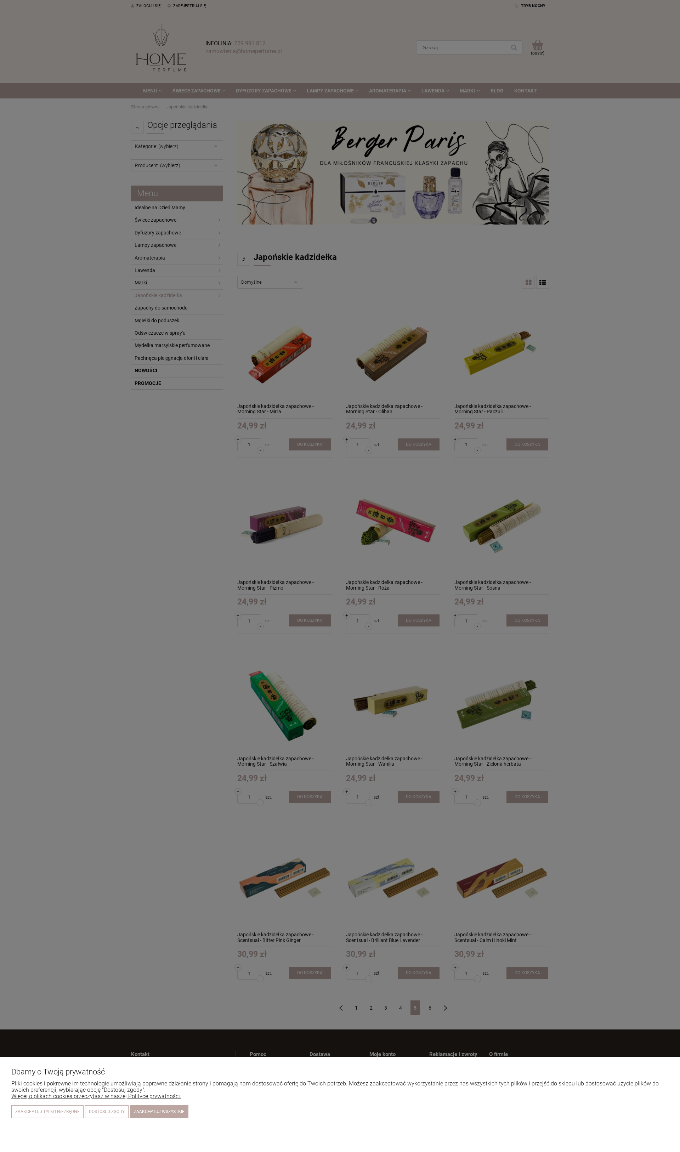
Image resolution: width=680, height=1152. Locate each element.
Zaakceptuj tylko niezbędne (47, 1111)
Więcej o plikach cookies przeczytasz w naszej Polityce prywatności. (96, 1096)
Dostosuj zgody (107, 1111)
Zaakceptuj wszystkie (159, 1111)
